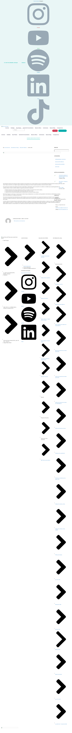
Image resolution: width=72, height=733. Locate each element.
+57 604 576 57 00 (61, 204)
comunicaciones (7, 147)
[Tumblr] (8, 210)
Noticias (57, 166)
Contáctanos (45, 127)
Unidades (12, 127)
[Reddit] (12, 210)
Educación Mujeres (23, 147)
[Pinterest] (7, 210)
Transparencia (60, 127)
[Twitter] (5, 210)
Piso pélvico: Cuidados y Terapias (63, 182)
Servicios (7, 127)
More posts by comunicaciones (19, 220)
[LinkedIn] (10, 210)
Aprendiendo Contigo (15, 147)
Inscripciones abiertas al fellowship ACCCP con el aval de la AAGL (63, 176)
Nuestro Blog (52, 127)
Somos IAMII (61, 187)
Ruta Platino (18, 127)
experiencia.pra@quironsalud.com (62, 207)
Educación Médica (59, 161)
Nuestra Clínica (38, 127)
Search (67, 151)
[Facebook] (3, 210)
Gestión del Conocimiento (28, 127)
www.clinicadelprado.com (63, 209)
